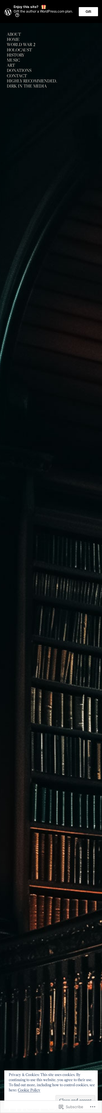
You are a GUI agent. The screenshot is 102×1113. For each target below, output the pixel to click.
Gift (88, 12)
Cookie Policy (29, 1090)
